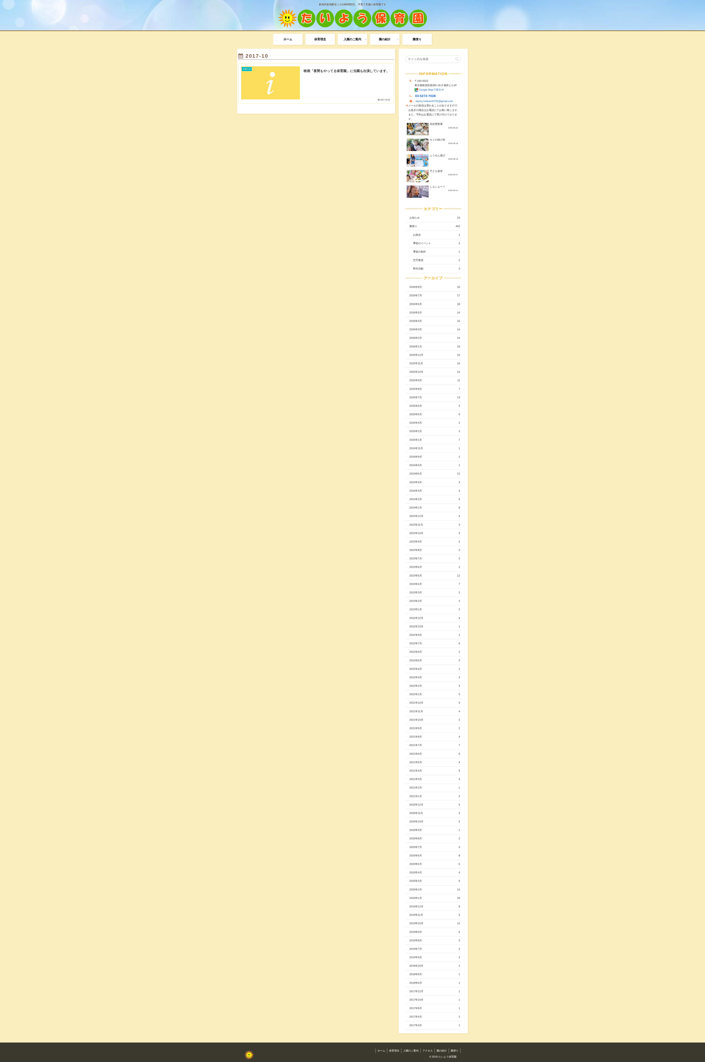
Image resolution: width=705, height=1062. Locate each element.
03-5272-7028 (425, 96)
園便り (454, 1050)
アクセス (427, 1050)
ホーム (381, 1050)
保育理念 (394, 1050)
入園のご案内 (411, 1050)
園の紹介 (442, 1050)
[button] (457, 59)
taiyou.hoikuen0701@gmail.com (434, 101)
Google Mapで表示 (429, 89)
